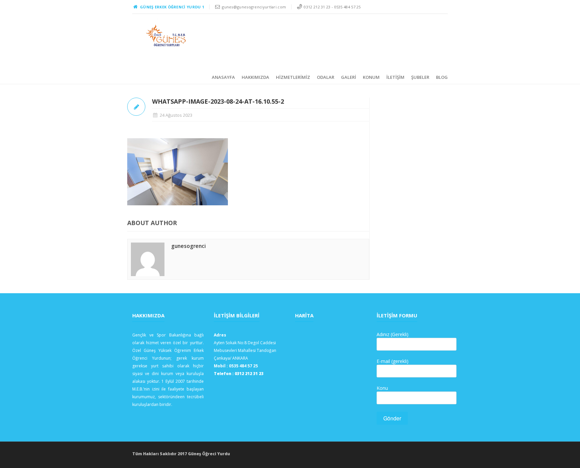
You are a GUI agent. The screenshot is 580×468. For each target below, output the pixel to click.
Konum (371, 77)
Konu (382, 388)
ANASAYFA (223, 77)
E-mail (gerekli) (392, 361)
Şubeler (420, 77)
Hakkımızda (255, 77)
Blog (442, 77)
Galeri (348, 77)
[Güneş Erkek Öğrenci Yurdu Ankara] (166, 35)
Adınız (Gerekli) (392, 334)
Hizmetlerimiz (293, 77)
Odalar (325, 77)
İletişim (395, 77)
